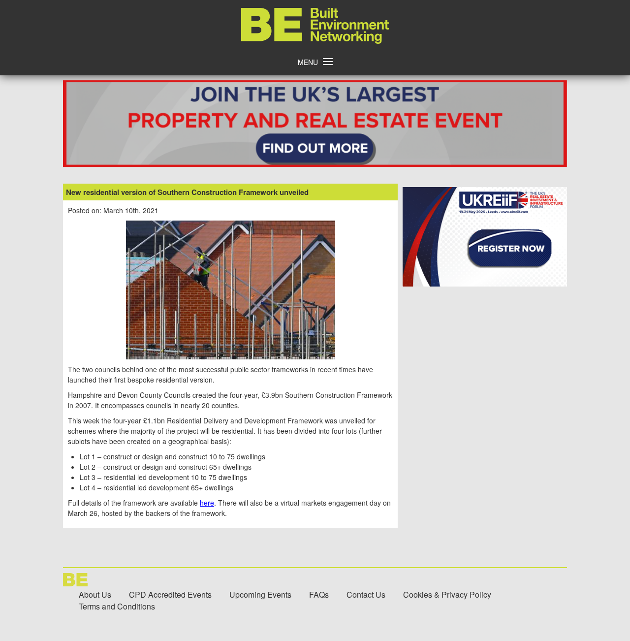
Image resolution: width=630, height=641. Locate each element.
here (207, 503)
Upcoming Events (260, 594)
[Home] (315, 41)
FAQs (319, 594)
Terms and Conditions (117, 606)
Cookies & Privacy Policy (447, 594)
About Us (95, 594)
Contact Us (365, 594)
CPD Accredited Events (170, 594)
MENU (308, 62)
